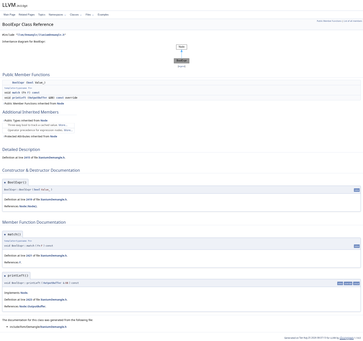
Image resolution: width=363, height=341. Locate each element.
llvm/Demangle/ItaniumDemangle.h (40, 34)
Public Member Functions (329, 21)
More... (63, 125)
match (16, 92)
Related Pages (27, 14)
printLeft (19, 97)
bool (30, 82)
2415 (27, 157)
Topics (41, 14)
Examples (103, 14)
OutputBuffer (38, 97)
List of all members (353, 21)
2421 (29, 255)
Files (88, 14)
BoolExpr (18, 82)
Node (60, 103)
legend (181, 66)
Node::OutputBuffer (32, 306)
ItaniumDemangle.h (52, 157)
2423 (29, 299)
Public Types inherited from (26, 120)
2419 (29, 199)
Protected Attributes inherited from (31, 136)
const (36, 92)
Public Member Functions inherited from (34, 103)
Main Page (9, 14)
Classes (74, 14)
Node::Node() (28, 206)
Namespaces (56, 14)
